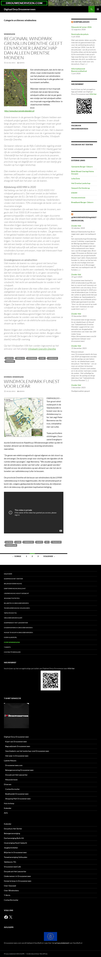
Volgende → (49, 556)
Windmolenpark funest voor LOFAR (32, 384)
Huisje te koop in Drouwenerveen (18, 632)
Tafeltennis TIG (10, 613)
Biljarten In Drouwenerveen (16, 603)
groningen (32, 358)
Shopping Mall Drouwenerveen (18, 798)
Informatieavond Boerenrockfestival (79, 70)
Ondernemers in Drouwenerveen (18, 628)
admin (21, 63)
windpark (10, 361)
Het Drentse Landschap (80, 183)
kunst (42, 358)
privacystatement (62, 943)
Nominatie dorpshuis (80, 34)
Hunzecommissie (78, 197)
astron (9, 542)
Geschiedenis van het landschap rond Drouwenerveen (27, 751)
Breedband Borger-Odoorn (82, 202)
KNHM (74, 193)
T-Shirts (7, 647)
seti (47, 542)
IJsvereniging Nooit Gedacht (16, 593)
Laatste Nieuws (10, 760)
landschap (52, 358)
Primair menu (98, 9)
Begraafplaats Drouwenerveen (17, 746)
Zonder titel (76, 226)
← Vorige (16, 556)
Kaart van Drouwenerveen (16, 741)
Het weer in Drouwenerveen (16, 756)
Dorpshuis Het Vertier (13, 579)
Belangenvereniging (13, 584)
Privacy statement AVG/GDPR (14, 954)
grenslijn (20, 358)
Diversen (8, 377)
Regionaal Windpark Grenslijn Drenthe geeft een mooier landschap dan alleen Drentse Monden (33, 48)
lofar (18, 542)
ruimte (39, 542)
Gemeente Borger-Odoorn (82, 166)
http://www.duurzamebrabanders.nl (19, 111)
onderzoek (28, 542)
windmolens (9, 34)
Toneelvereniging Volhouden (17, 608)
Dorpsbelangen (81, 22)
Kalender (8, 574)
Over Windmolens (12, 642)
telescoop (56, 542)
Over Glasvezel (10, 637)
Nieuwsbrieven (11, 779)
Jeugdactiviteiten (12, 598)
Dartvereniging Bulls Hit (15, 588)
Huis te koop (9, 803)
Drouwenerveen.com (13, 765)
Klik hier (93, 94)
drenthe (9, 358)
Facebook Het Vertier (82, 144)
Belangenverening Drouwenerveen (19, 770)
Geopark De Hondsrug (80, 188)
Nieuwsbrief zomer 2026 (81, 27)
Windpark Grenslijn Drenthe (42, 348)
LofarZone (75, 178)
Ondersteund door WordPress (36, 954)
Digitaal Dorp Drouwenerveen (19, 9)
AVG (6, 813)
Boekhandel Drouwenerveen (17, 794)
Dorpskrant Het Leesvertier (16, 623)
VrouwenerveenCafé (13, 618)
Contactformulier (12, 652)
